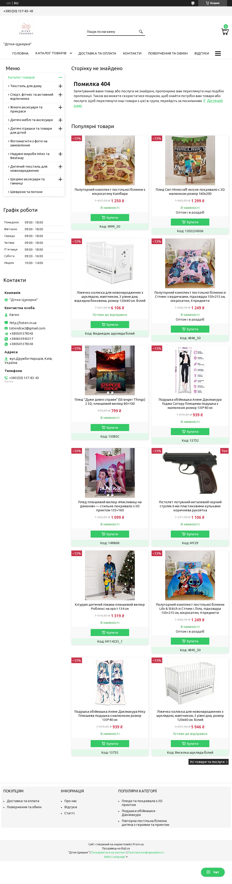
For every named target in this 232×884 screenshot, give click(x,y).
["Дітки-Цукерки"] (26, 28)
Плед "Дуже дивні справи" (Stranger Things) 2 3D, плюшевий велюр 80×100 (110, 401)
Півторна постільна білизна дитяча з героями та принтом (145, 823)
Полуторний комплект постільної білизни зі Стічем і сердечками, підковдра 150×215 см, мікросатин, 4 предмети (190, 297)
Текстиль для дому (25, 86)
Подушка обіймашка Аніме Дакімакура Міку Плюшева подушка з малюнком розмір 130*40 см (109, 716)
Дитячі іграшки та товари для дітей (31, 130)
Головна (20, 53)
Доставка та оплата (97, 53)
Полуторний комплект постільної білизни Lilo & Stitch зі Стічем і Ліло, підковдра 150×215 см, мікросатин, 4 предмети (190, 609)
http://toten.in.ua (23, 323)
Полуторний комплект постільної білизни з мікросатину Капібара (110, 191)
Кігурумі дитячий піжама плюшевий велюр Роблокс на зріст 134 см (110, 606)
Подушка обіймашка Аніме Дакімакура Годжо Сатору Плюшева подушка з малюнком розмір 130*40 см (190, 404)
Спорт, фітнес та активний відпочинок (31, 96)
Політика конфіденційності (146, 852)
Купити (112, 217)
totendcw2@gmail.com (27, 328)
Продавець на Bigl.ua (116, 848)
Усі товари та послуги (207, 762)
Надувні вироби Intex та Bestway (29, 156)
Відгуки (201, 53)
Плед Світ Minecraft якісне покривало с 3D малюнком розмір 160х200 (190, 191)
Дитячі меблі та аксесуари (31, 120)
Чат (216, 872)
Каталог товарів (50, 53)
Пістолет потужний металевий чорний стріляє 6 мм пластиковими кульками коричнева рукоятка (190, 506)
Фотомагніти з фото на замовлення (28, 143)
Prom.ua (138, 844)
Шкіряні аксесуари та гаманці (27, 181)
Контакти (132, 53)
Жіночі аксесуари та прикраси (26, 109)
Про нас (70, 801)
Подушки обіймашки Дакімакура (138, 813)
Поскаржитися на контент (108, 852)
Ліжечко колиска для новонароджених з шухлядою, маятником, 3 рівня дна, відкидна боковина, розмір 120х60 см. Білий (109, 297)
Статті (69, 813)
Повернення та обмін (168, 53)
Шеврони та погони (26, 192)
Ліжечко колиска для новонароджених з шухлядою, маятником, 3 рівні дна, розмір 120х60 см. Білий (190, 716)
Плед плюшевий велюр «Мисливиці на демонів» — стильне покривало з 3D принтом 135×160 (110, 506)
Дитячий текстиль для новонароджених (28, 168)
